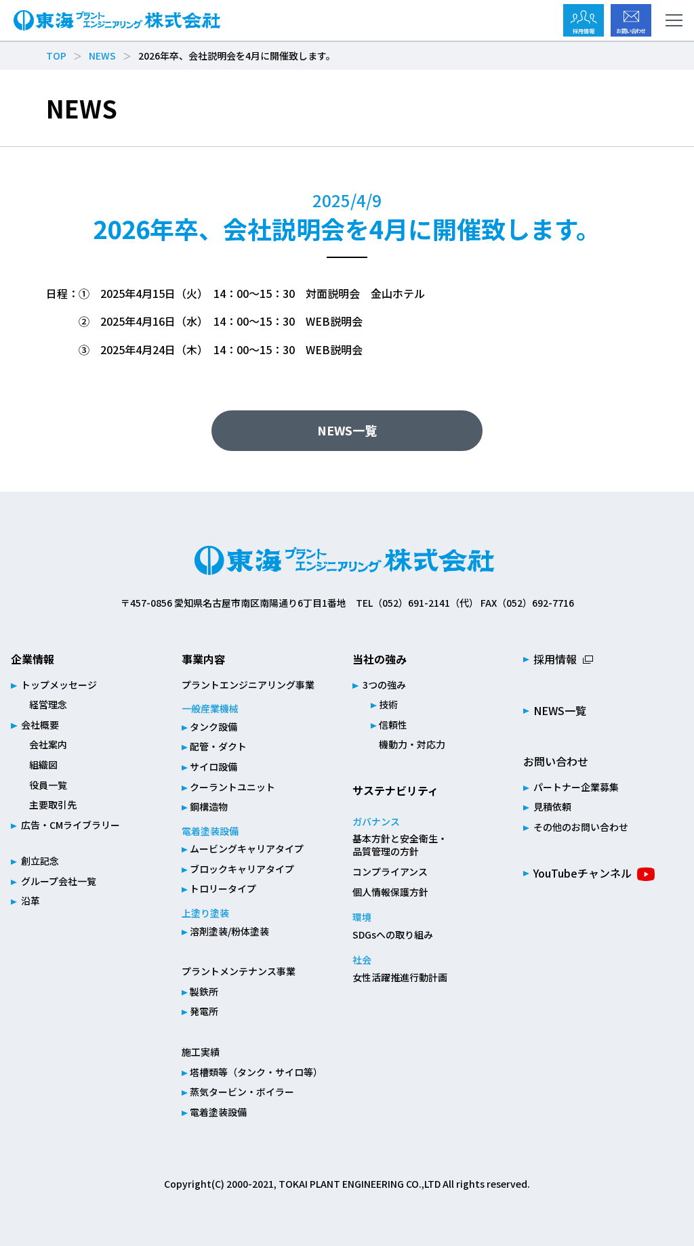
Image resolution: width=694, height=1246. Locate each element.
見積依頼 (552, 806)
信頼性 (393, 724)
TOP (56, 55)
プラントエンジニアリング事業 (248, 684)
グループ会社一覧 (58, 881)
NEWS (102, 55)
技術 (388, 704)
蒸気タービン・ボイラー (242, 1091)
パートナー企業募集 (576, 787)
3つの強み (384, 684)
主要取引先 (53, 804)
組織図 (43, 764)
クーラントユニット (232, 787)
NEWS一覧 (347, 430)
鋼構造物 (209, 806)
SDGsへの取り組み (392, 934)
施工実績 (201, 1051)
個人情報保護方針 (390, 892)
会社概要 (40, 724)
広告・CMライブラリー (70, 825)
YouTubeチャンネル (582, 872)
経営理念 (48, 704)
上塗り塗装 (205, 913)
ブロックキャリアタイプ (242, 869)
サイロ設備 (213, 766)
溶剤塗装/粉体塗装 (229, 931)
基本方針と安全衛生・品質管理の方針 (399, 845)
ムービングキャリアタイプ (247, 848)
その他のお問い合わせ (580, 827)
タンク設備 (213, 726)
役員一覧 (48, 785)
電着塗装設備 (210, 831)
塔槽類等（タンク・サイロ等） (256, 1072)
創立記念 (40, 860)
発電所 (204, 1011)
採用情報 (555, 658)
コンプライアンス (390, 871)
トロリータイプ (223, 888)
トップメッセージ (59, 684)
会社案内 (48, 744)
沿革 (30, 900)
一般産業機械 (210, 708)
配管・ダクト (218, 746)
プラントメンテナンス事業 (238, 971)
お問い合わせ (555, 761)
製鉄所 (204, 991)
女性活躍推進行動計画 (399, 977)
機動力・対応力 (412, 744)
